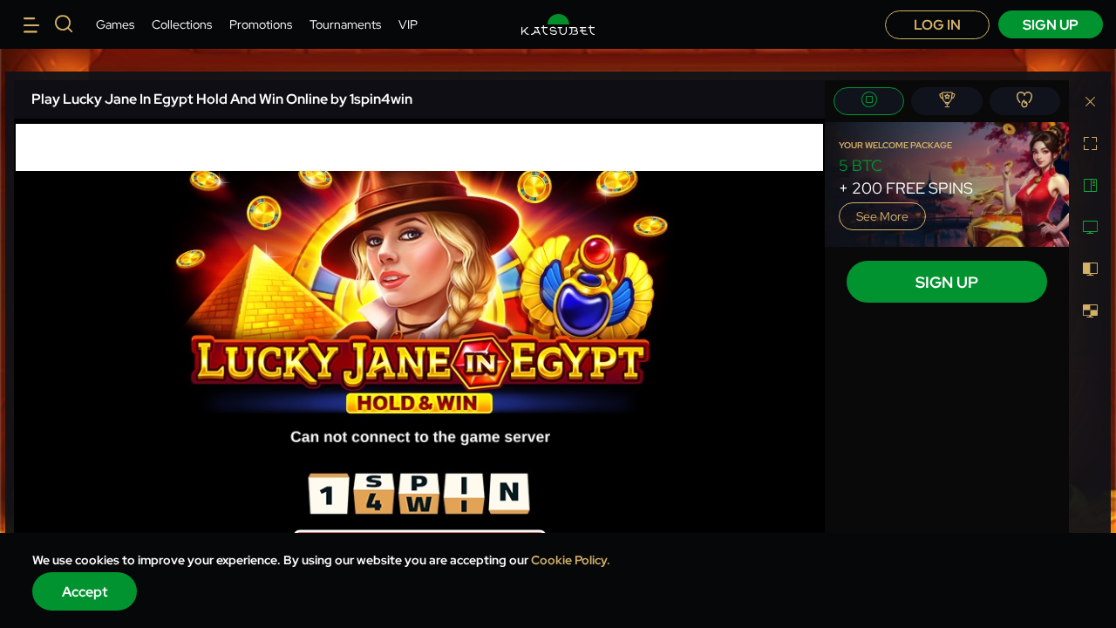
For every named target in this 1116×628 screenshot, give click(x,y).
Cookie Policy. (570, 560)
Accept (85, 592)
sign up (1051, 25)
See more (882, 216)
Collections (182, 24)
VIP (408, 24)
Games (115, 24)
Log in (937, 25)
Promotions (260, 24)
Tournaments (345, 24)
